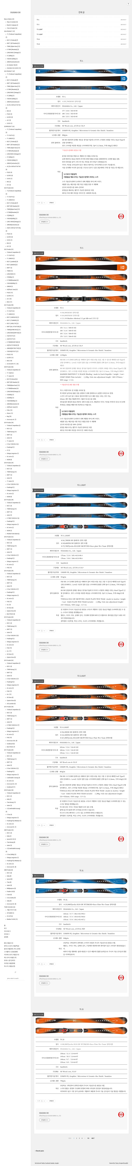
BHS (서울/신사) (8, 943)
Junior (9, 438)
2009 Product (8, 830)
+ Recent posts (39, 1151)
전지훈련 (10, 913)
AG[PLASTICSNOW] (13, 345)
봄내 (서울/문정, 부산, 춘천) (12, 949)
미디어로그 (7, 931)
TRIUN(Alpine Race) (13, 385)
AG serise (10, 456)
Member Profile (12, 919)
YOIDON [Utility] (12, 59)
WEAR (9, 459)
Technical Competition (13, 252)
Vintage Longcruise (13, 453)
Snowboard (11, 744)
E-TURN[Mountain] (13, 212)
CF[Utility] (10, 215)
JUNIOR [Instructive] (13, 62)
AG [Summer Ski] (12, 65)
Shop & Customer (12, 22)
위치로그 (6, 934)
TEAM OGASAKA (9, 907)
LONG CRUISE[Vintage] (14, 221)
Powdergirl (10, 447)
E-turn (9, 894)
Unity (9, 799)
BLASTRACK (11, 614)
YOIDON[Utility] (12, 218)
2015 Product (8, 571)
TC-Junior (10, 441)
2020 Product (8, 367)
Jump (9, 901)
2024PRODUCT (9, 126)
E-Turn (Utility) (11, 854)
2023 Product (8, 188)
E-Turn (9, 814)
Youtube (52, 1163)
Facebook (47, 1163)
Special (9, 879)
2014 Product (8, 617)
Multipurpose (11, 888)
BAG (9, 111)
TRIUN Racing (11, 432)
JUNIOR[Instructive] (13, 225)
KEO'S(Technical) (12, 379)
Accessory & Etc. (12, 740)
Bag (9, 416)
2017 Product (8, 500)
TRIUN (10, 271)
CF (8, 450)
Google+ (57, 1163)
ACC (9, 120)
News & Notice (9, 19)
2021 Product (8, 305)
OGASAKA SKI (15, 12)
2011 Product (8, 750)
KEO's (9, 428)
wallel (126, 1163)
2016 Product (8, 537)
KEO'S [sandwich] (12, 261)
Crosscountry (11, 898)
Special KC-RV (11, 839)
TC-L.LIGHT (40, 29)
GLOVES (10, 117)
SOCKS (9, 123)
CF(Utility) (10, 277)
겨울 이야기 (11, 910)
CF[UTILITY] (11, 336)
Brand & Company (12, 25)
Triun (9, 882)
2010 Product (8, 790)
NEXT (93, 1138)
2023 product (11, 703)
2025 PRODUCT (9, 71)
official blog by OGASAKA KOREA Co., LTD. (50, 217)
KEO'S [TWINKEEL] (13, 320)
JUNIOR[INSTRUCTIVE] (14, 348)
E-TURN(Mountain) (12, 280)
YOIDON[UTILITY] (12, 351)
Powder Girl (11, 891)
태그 (5, 928)
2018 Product (8, 463)
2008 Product (8, 870)
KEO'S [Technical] (12, 40)
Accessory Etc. (12, 784)
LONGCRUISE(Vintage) (13, 391)
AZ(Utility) (10, 398)
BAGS (9, 302)
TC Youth (10, 373)
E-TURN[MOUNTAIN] (13, 342)
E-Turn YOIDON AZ (13, 444)
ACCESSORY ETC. (12, 364)
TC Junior (10, 376)
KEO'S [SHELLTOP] (12, 323)
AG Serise (10, 527)
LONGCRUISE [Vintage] (14, 52)
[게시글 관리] (44, 202)
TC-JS (38, 44)
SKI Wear (10, 608)
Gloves (10, 413)
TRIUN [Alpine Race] (13, 46)
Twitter (43, 1163)
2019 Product (8, 422)
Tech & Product (12, 28)
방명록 (6, 937)
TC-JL (38, 39)
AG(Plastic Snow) (12, 289)
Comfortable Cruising (13, 778)
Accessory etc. (11, 419)
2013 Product (8, 660)
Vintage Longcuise (12, 561)
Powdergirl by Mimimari (14, 821)
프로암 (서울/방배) (9, 963)
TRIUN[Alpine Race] (13, 209)
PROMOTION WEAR (13, 534)
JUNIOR (10, 286)
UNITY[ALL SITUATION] (14, 326)
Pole (9, 567)
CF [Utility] (10, 55)
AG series (10, 781)
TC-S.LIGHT (40, 34)
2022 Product (8, 249)
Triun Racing (11, 802)
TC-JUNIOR (11, 138)
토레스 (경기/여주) (9, 960)
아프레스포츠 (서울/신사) (11, 954)
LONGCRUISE (11, 274)
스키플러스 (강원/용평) (11, 952)
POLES (9, 114)
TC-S (38, 24)
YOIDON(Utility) (12, 283)
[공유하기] (42, 202)
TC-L (38, 19)
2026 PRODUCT (9, 31)
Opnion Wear (11, 611)
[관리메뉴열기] (128, 3)
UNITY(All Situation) (13, 382)
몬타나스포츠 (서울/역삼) (11, 946)
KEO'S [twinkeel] (12, 265)
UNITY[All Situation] (13, 206)
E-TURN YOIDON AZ (13, 518)
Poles (9, 410)
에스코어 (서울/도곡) (10, 957)
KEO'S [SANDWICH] (13, 317)
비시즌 (10, 916)
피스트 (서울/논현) (9, 966)
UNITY (9, 268)
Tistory (116, 1163)
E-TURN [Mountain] (13, 49)
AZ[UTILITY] (11, 339)
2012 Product (8, 707)
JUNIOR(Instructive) (13, 404)
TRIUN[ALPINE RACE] (13, 329)
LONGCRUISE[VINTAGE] (14, 333)
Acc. (9, 605)
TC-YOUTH (10, 135)
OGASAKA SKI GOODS (14, 68)
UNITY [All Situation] (13, 43)
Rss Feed (37, 1163)
